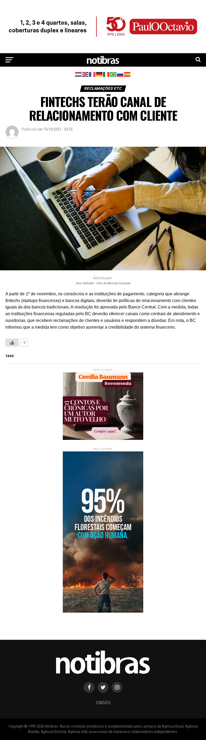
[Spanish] (127, 74)
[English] (85, 74)
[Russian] (120, 74)
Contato (103, 702)
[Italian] (106, 74)
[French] (92, 74)
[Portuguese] (113, 74)
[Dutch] (78, 74)
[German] (99, 74)
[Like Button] (12, 343)
